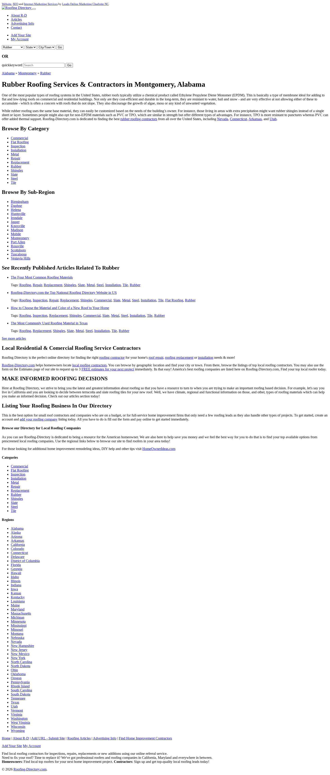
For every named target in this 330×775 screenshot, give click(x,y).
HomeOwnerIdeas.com (158, 449)
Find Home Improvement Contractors (145, 738)
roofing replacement (179, 357)
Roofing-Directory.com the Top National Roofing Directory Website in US (64, 292)
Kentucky (18, 597)
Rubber (45, 73)
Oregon (16, 678)
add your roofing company (38, 419)
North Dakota (20, 666)
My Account (20, 39)
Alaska (16, 532)
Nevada (222, 119)
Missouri (17, 629)
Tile (13, 182)
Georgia (16, 569)
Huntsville (18, 214)
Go (60, 47)
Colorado (17, 549)
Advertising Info (22, 23)
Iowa (14, 589)
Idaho (15, 577)
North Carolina (21, 662)
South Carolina (21, 690)
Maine (15, 605)
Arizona (16, 536)
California (18, 545)
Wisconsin (18, 726)
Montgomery (27, 73)
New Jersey (19, 650)
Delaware (17, 557)
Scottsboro (18, 250)
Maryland (17, 609)
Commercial (19, 138)
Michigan (17, 617)
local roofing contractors (89, 365)
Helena (16, 210)
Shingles (17, 170)
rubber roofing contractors (138, 119)
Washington (19, 718)
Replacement (20, 162)
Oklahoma (18, 674)
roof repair (156, 357)
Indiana (16, 585)
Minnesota (18, 621)
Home (6, 738)
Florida (16, 565)
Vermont (17, 710)
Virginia (16, 714)
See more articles (14, 338)
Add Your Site (21, 35)
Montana (17, 634)
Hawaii (16, 573)
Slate (14, 174)
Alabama (8, 73)
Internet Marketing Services (41, 4)
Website (6, 4)
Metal (15, 154)
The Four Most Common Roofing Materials (42, 277)
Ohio (14, 670)
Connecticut (238, 119)
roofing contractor (112, 357)
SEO (15, 4)
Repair (15, 158)
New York (18, 658)
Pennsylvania (20, 682)
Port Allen (18, 242)
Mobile (16, 234)
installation (205, 357)
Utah (273, 119)
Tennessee (18, 698)
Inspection (18, 146)
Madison (17, 230)
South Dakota (20, 694)
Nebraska (17, 638)
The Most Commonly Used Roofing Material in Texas (49, 323)
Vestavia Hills (20, 258)
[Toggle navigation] (34, 9)
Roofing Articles (79, 738)
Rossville (17, 246)
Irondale (16, 218)
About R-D (19, 15)
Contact (16, 27)
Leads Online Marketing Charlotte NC (85, 4)
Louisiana (18, 601)
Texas (15, 702)
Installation (18, 150)
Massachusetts (21, 613)
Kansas (16, 593)
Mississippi (18, 625)
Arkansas (255, 119)
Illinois (15, 581)
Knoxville (18, 226)
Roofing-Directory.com (18, 365)
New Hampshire (22, 646)
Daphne (16, 206)
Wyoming (18, 731)
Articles (16, 19)
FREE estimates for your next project (107, 369)
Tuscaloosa (18, 254)
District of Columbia (25, 561)
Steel (14, 178)
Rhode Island (20, 686)
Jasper (15, 222)
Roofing (25, 285)
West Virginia (20, 722)
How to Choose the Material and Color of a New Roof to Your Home (60, 308)
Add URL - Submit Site (48, 738)
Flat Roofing (20, 142)
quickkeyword (12, 65)
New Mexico (20, 654)
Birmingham (20, 202)
